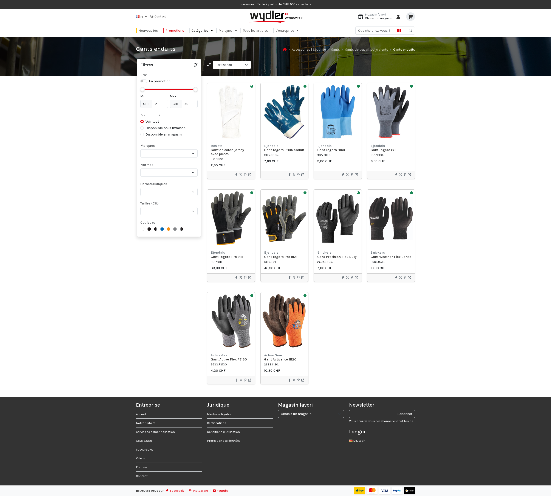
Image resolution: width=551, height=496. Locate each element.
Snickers (324, 252)
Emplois (141, 467)
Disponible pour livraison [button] (165, 128)
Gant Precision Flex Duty (337, 257)
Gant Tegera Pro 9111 (227, 257)
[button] (141, 16)
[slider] (142, 89)
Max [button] (173, 96)
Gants (335, 49)
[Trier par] (209, 64)
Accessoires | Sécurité (309, 49)
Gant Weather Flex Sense (391, 257)
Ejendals (271, 146)
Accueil (141, 414)
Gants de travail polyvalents (366, 49)
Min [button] (143, 96)
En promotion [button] (159, 81)
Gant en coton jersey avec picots (227, 152)
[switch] (143, 81)
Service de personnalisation (155, 432)
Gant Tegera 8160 (331, 150)
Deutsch (359, 441)
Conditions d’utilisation (223, 432)
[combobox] (170, 153)
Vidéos (140, 458)
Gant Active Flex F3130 (229, 359)
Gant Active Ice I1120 (280, 359)
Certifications (216, 423)
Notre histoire (145, 423)
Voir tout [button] (152, 121)
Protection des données (223, 441)
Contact (159, 16)
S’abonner (404, 414)
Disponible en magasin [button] (163, 134)
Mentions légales (219, 414)
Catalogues (144, 441)
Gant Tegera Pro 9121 (280, 257)
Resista (217, 146)
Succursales (144, 449)
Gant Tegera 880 (384, 150)
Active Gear (220, 355)
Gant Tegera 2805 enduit (284, 150)
